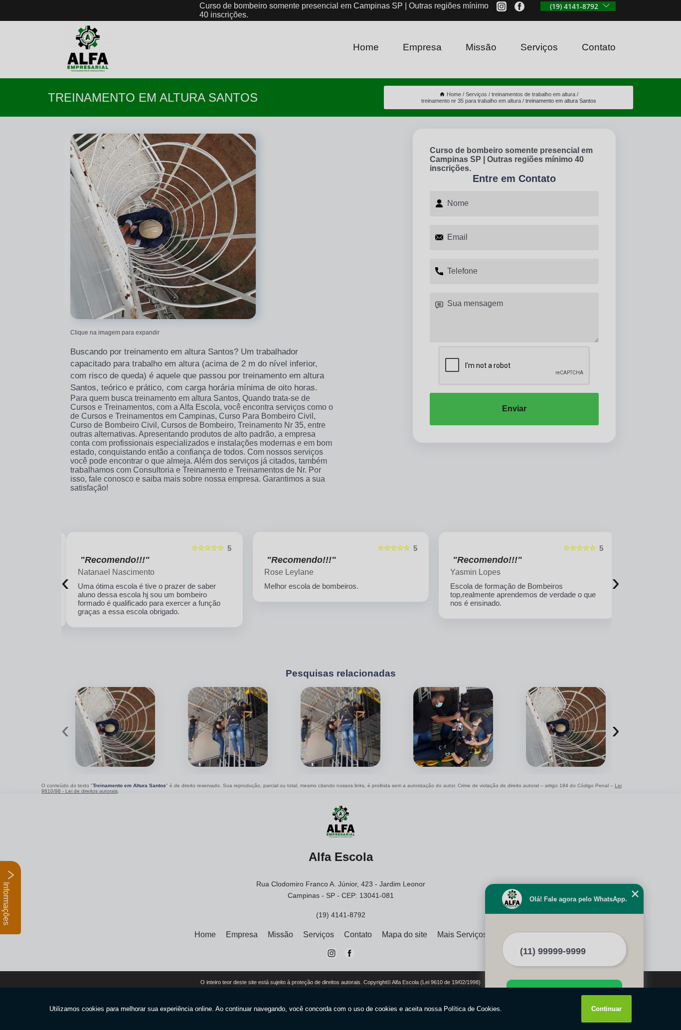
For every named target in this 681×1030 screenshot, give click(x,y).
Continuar (606, 1009)
